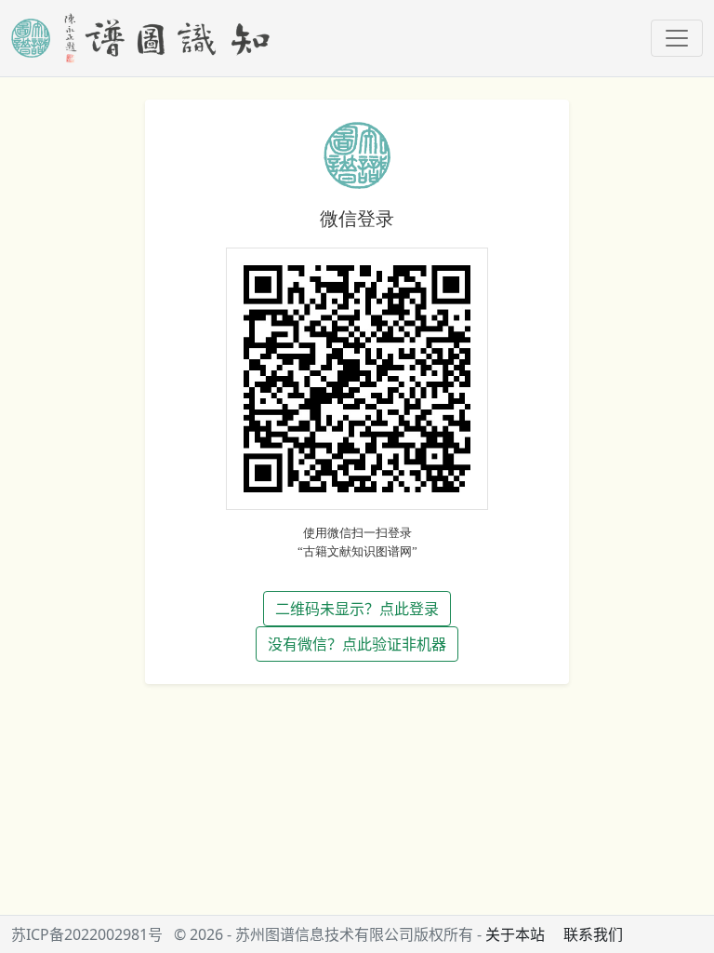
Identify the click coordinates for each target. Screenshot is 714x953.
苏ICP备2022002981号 (87, 934)
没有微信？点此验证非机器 (357, 644)
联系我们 (593, 934)
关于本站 (515, 934)
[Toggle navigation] (677, 38)
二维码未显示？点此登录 (357, 608)
